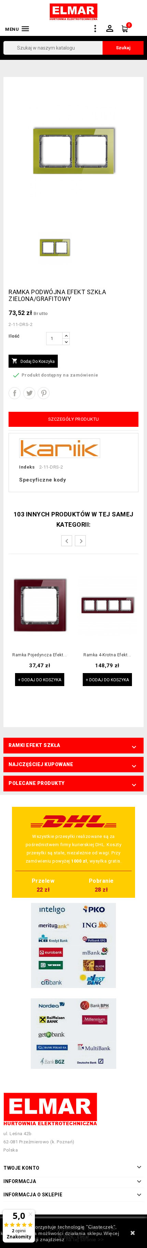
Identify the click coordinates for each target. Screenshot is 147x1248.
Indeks (27, 467)
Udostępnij (14, 393)
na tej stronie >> (85, 1239)
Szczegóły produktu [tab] (73, 419)
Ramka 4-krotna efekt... (107, 655)
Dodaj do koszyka (33, 361)
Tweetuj (29, 393)
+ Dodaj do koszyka (39, 680)
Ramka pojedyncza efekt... (39, 655)
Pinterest (43, 393)
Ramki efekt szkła (35, 745)
